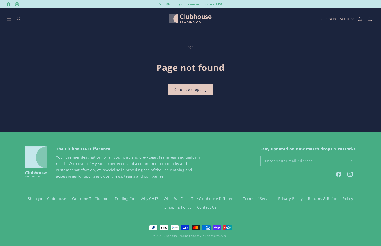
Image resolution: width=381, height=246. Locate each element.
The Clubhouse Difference (214, 198)
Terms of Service (258, 198)
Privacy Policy (290, 198)
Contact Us (207, 207)
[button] (9, 19)
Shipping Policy (178, 207)
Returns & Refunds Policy (330, 198)
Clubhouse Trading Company (182, 235)
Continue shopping (190, 89)
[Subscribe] (351, 161)
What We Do (175, 198)
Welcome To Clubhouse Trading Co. (103, 198)
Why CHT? (149, 198)
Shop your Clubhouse (47, 198)
